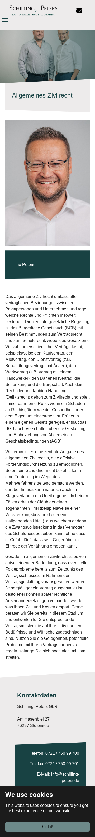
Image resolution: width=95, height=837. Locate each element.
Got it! (47, 826)
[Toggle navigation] (9, 19)
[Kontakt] (79, 10)
